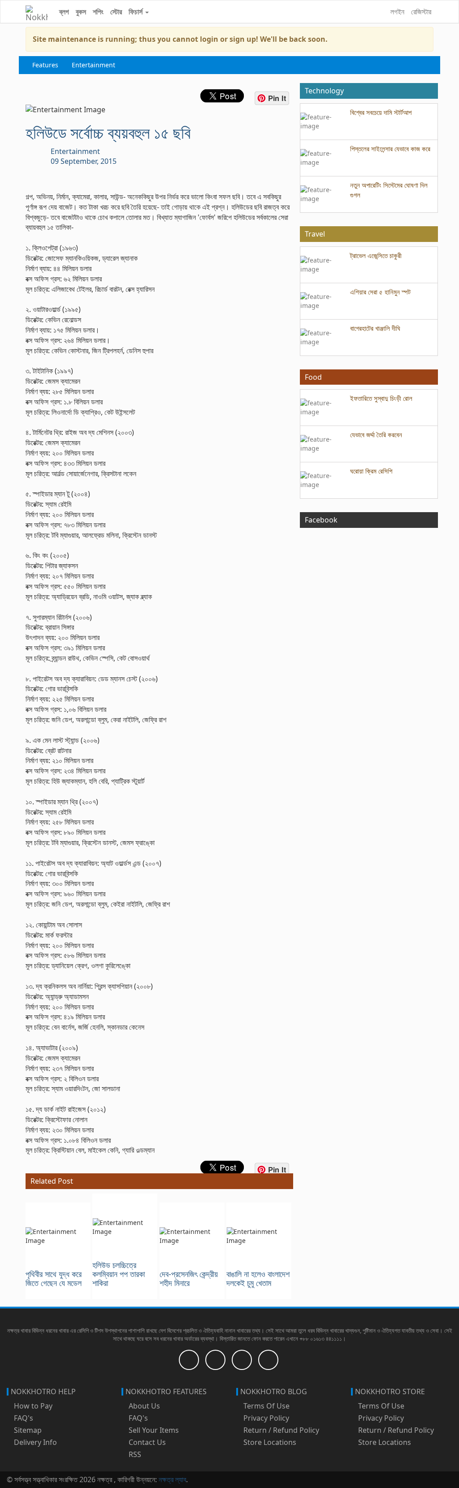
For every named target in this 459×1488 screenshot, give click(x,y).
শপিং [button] (98, 12)
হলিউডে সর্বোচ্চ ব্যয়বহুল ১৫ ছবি (108, 133)
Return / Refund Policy (280, 1430)
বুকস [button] (81, 12)
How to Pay (32, 1406)
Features (45, 65)
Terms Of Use (266, 1406)
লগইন (397, 12)
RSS (134, 1454)
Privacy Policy (265, 1418)
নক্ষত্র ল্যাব (172, 1479)
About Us (143, 1406)
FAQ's (22, 1418)
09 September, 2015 (84, 161)
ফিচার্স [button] (136, 12)
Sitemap (27, 1430)
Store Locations (269, 1442)
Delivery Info (34, 1442)
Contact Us (146, 1442)
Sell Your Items (153, 1430)
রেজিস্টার (421, 12)
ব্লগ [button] (64, 12)
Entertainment (93, 65)
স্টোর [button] (116, 12)
